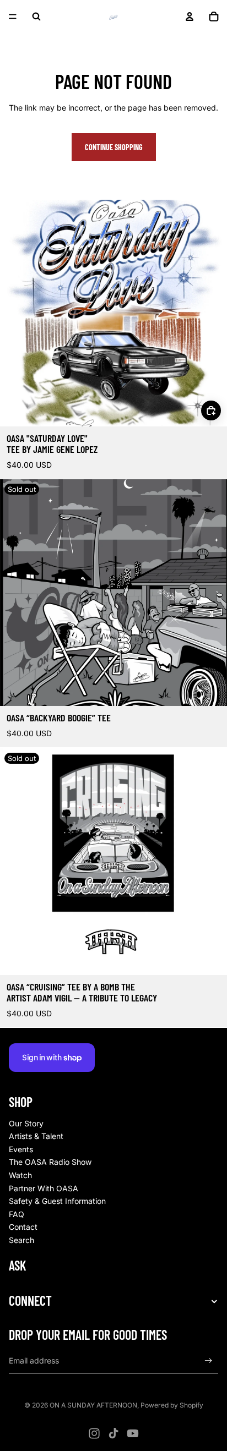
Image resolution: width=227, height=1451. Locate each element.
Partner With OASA (43, 1188)
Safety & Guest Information (57, 1201)
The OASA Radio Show (50, 1162)
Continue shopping (114, 147)
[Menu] (12, 16)
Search (21, 1240)
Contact (23, 1226)
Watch (20, 1175)
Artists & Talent (36, 1136)
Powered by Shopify (171, 1405)
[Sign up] (208, 1361)
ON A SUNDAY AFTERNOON (93, 1405)
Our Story (26, 1123)
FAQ (16, 1214)
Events (21, 1149)
